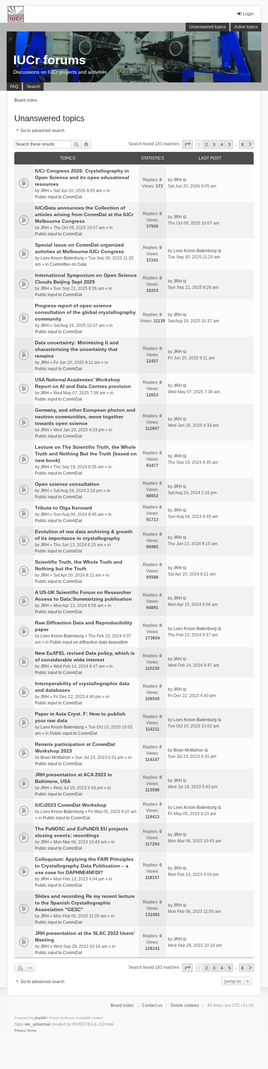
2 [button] (206, 144)
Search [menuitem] (33, 86)
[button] (187, 144)
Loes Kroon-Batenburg (62, 258)
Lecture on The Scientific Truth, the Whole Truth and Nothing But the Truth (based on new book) (86, 453)
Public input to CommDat (58, 197)
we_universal (37, 1024)
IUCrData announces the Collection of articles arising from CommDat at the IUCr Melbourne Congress (84, 214)
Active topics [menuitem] (246, 26)
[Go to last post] (185, 180)
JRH (44, 190)
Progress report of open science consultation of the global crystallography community (85, 312)
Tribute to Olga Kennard (63, 508)
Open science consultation (67, 484)
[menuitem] (20, 1030)
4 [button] (222, 144)
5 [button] (229, 144)
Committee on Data (68, 264)
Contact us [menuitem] (152, 1005)
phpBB (40, 1018)
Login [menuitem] (248, 14)
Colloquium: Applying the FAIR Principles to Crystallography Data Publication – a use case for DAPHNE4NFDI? (84, 865)
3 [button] (214, 144)
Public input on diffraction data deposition (89, 642)
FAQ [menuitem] (14, 86)
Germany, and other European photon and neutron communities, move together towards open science (85, 416)
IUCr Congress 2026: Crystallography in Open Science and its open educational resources (82, 177)
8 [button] (242, 144)
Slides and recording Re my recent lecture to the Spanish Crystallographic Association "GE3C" (85, 902)
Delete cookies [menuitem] (185, 1005)
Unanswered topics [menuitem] (207, 26)
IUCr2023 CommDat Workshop (70, 805)
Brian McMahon (55, 757)
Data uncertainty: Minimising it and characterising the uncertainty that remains (77, 349)
